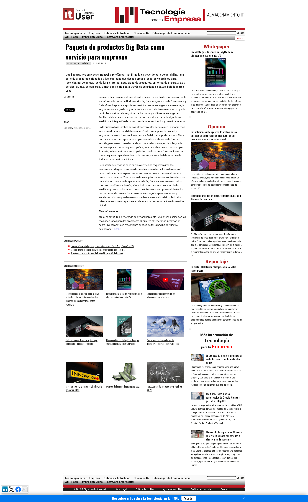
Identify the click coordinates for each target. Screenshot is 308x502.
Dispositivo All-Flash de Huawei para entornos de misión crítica (98, 249)
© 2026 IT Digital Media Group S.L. (90, 489)
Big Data (68, 128)
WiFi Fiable (72, 37)
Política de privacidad (201, 489)
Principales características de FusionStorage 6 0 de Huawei (97, 253)
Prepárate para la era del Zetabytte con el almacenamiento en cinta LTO (212, 53)
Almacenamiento (82, 128)
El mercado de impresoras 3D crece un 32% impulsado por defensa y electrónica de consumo (224, 435)
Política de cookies (145, 489)
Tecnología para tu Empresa (82, 33)
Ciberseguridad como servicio (171, 33)
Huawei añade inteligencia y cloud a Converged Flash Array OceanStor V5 (102, 246)
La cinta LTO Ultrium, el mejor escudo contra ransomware (213, 268)
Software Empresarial (120, 37)
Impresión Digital (92, 37)
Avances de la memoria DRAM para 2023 (123, 386)
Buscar (240, 33)
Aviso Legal (121, 489)
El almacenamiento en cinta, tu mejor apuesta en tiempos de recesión (216, 197)
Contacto (225, 489)
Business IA (141, 33)
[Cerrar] (243, 498)
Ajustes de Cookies (172, 489)
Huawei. (117, 229)
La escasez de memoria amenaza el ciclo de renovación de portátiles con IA (224, 359)
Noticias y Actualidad (117, 33)
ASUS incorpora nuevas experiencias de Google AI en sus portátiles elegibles (223, 397)
